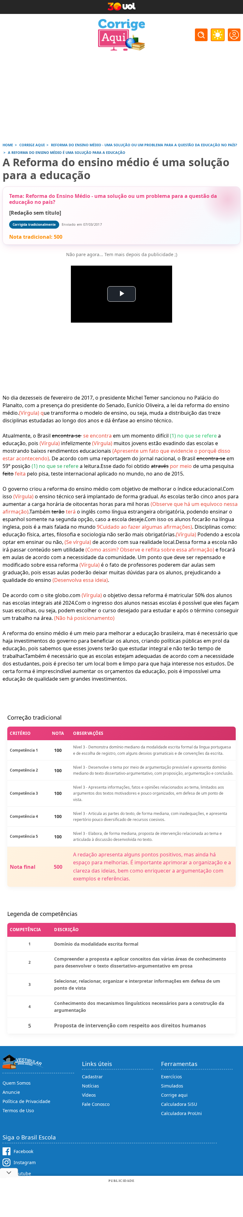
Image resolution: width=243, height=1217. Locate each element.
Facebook (23, 1151)
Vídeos (89, 1095)
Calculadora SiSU (179, 1104)
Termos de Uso (18, 1110)
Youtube (22, 1173)
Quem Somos (17, 1083)
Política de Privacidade (26, 1101)
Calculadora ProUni (181, 1113)
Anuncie (11, 1092)
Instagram (25, 1162)
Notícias (90, 1086)
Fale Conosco (95, 1104)
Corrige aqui (174, 1095)
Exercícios (171, 1077)
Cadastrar (92, 1077)
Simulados (172, 1086)
